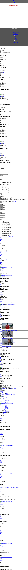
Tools (15, 40)
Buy (14, 30)
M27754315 (1, 470)
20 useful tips (15, 38)
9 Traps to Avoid (15, 33)
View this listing (2, 72)
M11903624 (1, 295)
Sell (14, 35)
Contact (14, 43)
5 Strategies (15, 37)
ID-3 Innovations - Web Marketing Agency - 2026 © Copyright (7, 394)
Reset (2, 204)
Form (2, 185)
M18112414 (1, 512)
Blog (14, 44)
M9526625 (1, 442)
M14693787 (1, 498)
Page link (3, 377)
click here (14, 201)
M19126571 (1, 400)
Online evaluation (15, 41)
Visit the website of (4, 393)
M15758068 (1, 264)
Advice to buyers (15, 31)
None (3, 205)
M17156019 (1, 484)
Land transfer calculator (15, 42)
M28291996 (1, 248)
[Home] (13, 0)
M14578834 (1, 310)
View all (1, 347)
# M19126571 (2, 97)
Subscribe (1, 364)
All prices (1, 179)
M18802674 (1, 540)
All (1, 205)
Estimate (1, 360)
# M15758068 (2, 50)
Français (15, 0)
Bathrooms (1, 180)
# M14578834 (2, 109)
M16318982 (1, 301)
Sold (14, 29)
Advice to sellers (15, 39)
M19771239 (1, 325)
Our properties (14, 28)
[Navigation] (12, 0)
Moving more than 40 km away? (15, 32)
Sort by (2, 171)
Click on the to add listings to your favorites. (5, 182)
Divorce (15, 36)
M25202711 (1, 526)
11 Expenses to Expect (15, 34)
